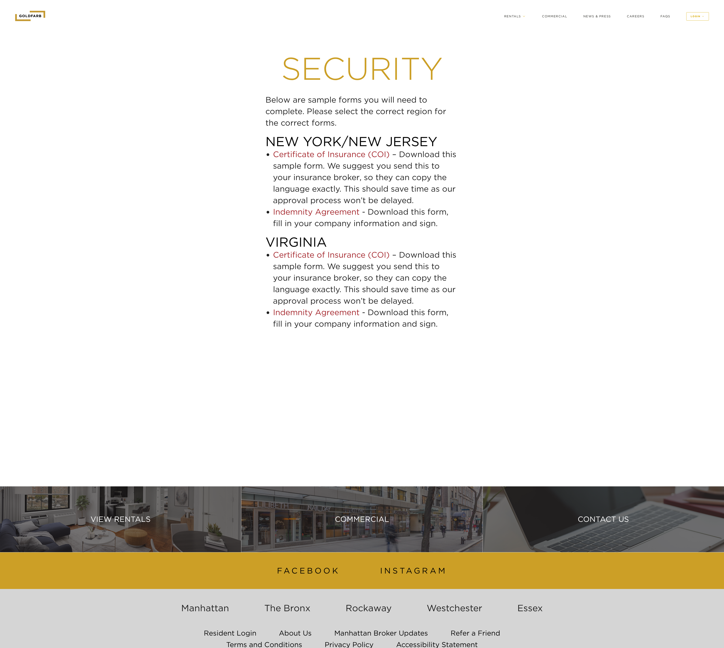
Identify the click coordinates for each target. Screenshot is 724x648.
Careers (635, 16)
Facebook (308, 570)
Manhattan (205, 608)
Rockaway (369, 608)
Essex (530, 608)
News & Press (597, 16)
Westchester (454, 608)
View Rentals (120, 519)
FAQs (665, 16)
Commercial (554, 16)
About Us (295, 633)
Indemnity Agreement (316, 212)
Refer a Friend (475, 633)
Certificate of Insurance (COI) (331, 154)
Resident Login (230, 633)
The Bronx (287, 608)
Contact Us (603, 519)
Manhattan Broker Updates (381, 633)
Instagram (413, 570)
